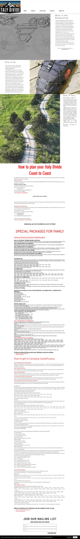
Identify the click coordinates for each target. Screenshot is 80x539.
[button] (33, 11)
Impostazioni (69, 537)
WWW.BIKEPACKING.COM (65, 49)
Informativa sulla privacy (48, 537)
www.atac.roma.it (34, 262)
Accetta (75, 537)
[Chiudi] (78, 537)
